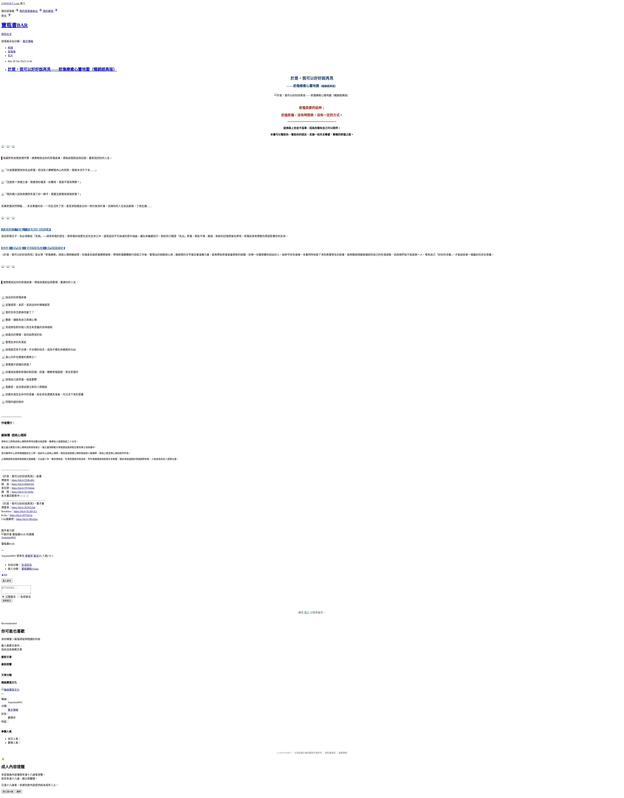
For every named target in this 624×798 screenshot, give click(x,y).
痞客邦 (29, 555)
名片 (10, 55)
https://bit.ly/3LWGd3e (23, 507)
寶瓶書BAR (14, 25)
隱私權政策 (330, 753)
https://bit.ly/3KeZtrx (27, 519)
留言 (36, 555)
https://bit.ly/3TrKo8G (23, 480)
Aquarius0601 (8, 537)
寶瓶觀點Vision (30, 568)
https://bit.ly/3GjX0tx (22, 491)
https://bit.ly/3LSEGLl (25, 511)
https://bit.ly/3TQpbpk (23, 488)
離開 (19, 791)
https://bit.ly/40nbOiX (23, 484)
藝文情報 (28, 41)
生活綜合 (26, 565)
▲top (4, 574)
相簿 (10, 47)
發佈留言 (7, 600)
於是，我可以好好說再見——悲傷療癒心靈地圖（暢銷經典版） (62, 69)
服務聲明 (343, 753)
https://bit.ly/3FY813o (21, 515)
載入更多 (7, 581)
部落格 (12, 51)
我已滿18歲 (8, 791)
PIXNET (287, 753)
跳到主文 (6, 34)
